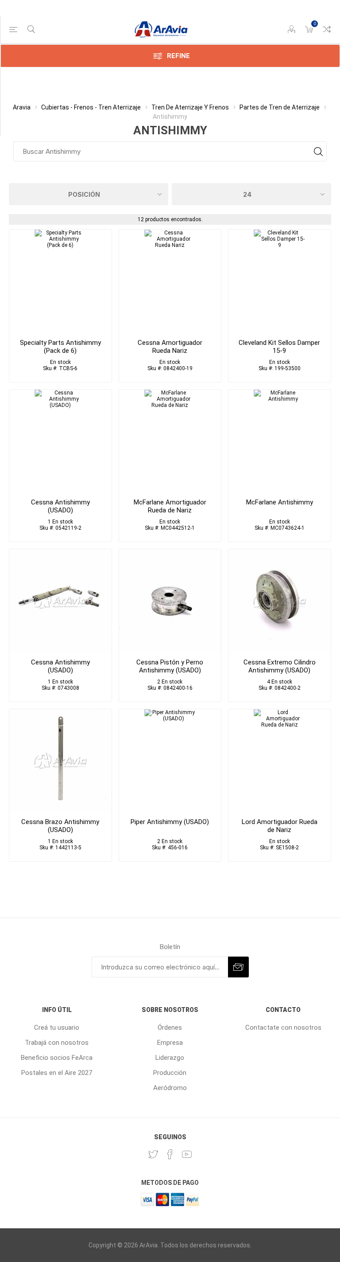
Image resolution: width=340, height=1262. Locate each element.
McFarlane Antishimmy (279, 502)
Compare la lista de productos (327, 29)
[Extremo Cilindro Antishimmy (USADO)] (279, 600)
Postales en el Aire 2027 (56, 1073)
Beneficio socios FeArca (57, 1058)
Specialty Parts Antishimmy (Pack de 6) (60, 347)
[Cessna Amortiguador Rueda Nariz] (170, 281)
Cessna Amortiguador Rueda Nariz (170, 347)
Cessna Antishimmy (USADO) (60, 506)
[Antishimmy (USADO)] (60, 600)
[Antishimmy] (279, 441)
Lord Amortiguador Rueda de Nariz (279, 826)
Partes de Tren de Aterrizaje (280, 107)
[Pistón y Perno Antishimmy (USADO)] (170, 600)
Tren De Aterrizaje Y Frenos (190, 107)
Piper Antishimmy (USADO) (170, 822)
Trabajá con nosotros (57, 1043)
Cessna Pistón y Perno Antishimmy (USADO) (169, 666)
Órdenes (170, 1027)
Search (318, 151)
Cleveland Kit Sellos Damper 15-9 (279, 347)
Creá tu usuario (56, 1027)
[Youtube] (187, 1154)
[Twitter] (153, 1154)
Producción (169, 1073)
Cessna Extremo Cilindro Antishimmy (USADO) (279, 666)
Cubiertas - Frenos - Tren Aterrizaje (91, 107)
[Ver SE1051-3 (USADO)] (60, 441)
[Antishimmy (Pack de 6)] (60, 281)
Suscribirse (238, 967)
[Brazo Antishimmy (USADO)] (60, 760)
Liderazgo (169, 1058)
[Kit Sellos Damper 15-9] (279, 281)
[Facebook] (170, 1154)
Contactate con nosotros (283, 1027)
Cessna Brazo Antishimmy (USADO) (60, 826)
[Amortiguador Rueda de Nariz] (170, 441)
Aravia (22, 107)
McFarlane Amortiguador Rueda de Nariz (170, 506)
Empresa (170, 1043)
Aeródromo (170, 1088)
